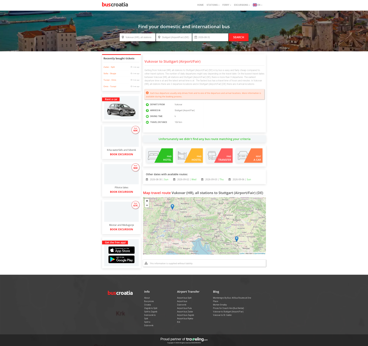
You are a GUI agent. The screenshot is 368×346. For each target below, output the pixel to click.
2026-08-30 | (158, 179)
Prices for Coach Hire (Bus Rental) (228, 308)
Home (200, 5)
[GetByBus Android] (121, 260)
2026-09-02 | (186, 179)
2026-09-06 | (241, 179)
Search (238, 37)
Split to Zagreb (150, 311)
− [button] (147, 205)
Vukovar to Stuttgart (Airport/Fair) (228, 311)
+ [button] (147, 201)
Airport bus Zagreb (185, 315)
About (147, 298)
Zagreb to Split (150, 308)
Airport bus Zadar (185, 311)
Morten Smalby (220, 305)
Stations (212, 5)
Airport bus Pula (184, 308)
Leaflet (242, 253)
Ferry (225, 5)
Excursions (241, 5)
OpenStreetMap (259, 253)
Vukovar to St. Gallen (222, 315)
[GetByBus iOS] (122, 247)
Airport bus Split (184, 298)
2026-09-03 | (214, 179)
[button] (257, 5)
